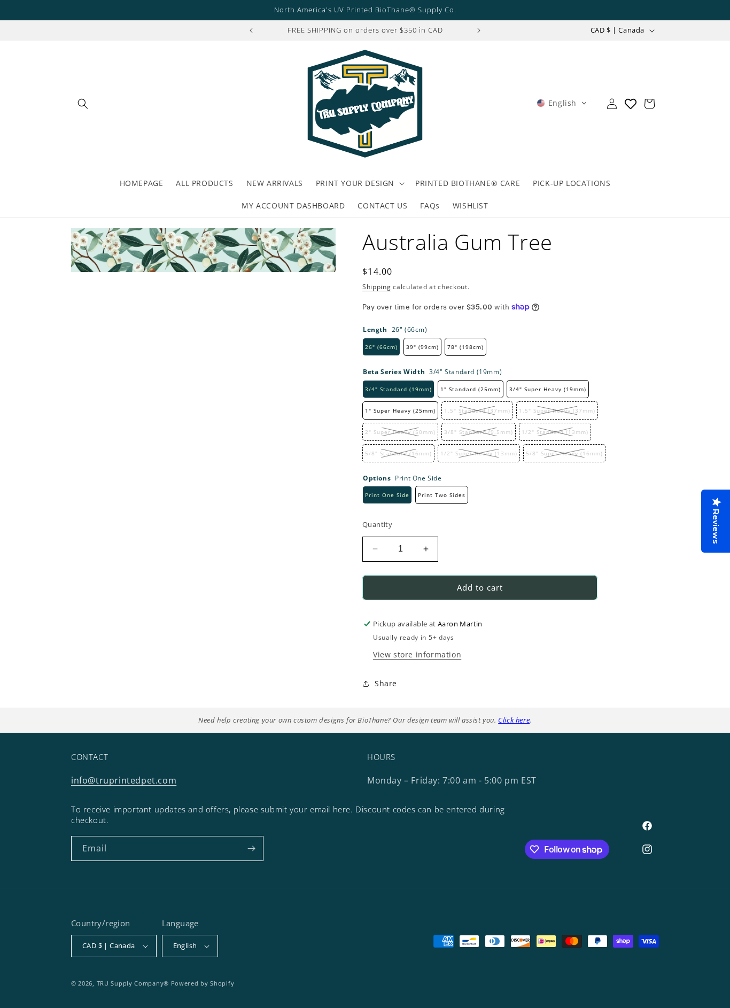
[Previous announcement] (251, 30)
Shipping (376, 286)
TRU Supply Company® (133, 983)
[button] (83, 103)
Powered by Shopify (203, 983)
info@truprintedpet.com (123, 780)
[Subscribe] (251, 848)
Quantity (377, 524)
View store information (417, 654)
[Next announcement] (479, 30)
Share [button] (386, 683)
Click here (514, 720)
